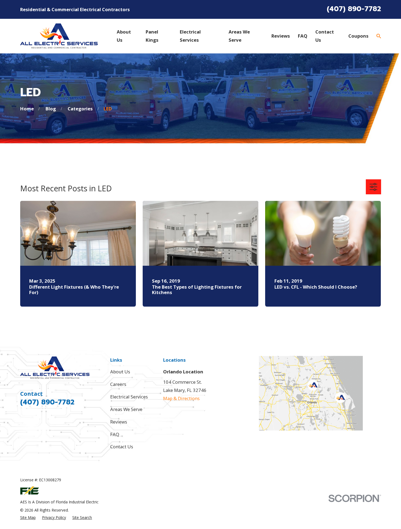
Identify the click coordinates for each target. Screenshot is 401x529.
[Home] (59, 35)
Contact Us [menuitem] (324, 36)
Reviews (118, 422)
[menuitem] (28, 517)
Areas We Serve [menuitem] (239, 36)
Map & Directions (181, 398)
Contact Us (121, 446)
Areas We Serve (126, 409)
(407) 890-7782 (354, 9)
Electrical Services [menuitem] (190, 36)
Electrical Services (129, 397)
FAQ (114, 434)
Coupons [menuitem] (358, 36)
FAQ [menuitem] (302, 36)
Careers (118, 384)
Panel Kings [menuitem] (152, 36)
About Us (120, 371)
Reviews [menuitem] (280, 36)
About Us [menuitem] (124, 36)
